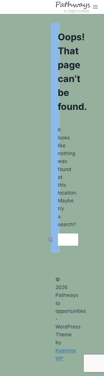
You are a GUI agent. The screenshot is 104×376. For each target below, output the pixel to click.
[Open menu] (95, 6)
